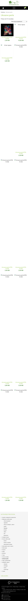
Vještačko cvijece (5, 562)
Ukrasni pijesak (7, 521)
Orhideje (6, 566)
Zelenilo (5, 564)
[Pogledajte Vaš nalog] (3, 8)
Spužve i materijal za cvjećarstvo (9, 517)
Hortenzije (6, 569)
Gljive (5, 531)
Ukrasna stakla (5, 557)
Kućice (5, 540)
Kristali (5, 530)
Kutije (3, 551)
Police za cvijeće (7, 542)
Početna (3, 12)
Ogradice (6, 522)
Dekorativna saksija (8, 544)
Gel (4, 533)
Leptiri (5, 526)
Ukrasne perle (5, 558)
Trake (3, 555)
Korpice (3, 549)
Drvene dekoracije (6, 539)
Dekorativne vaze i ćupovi (7, 546)
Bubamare (6, 535)
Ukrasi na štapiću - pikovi (9, 524)
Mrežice (4, 553)
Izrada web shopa (6, 599)
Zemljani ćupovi (5, 537)
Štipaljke (5, 528)
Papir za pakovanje (6, 560)
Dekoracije (4, 548)
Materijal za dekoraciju (7, 519)
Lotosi (5, 567)
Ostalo (3, 571)
